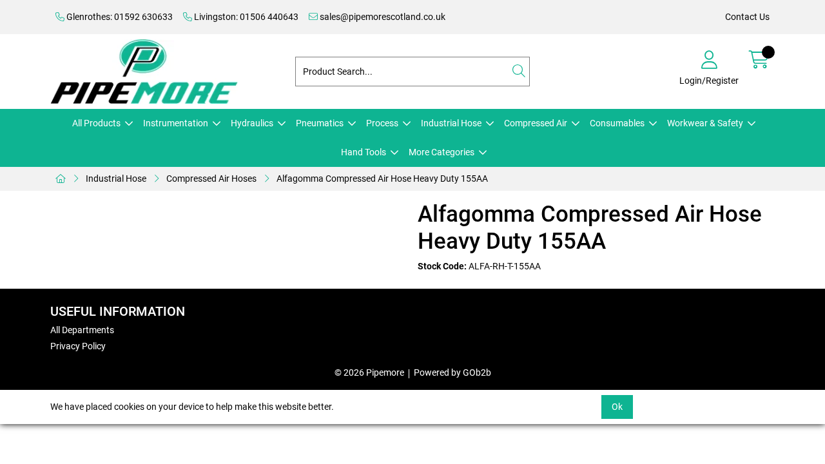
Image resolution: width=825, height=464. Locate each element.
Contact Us (747, 17)
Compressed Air (535, 123)
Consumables (617, 123)
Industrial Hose (451, 123)
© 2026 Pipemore (369, 372)
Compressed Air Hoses (211, 178)
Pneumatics (320, 123)
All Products (96, 123)
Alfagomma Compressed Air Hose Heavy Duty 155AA (382, 178)
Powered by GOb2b (452, 372)
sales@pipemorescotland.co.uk (381, 17)
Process (382, 123)
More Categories (441, 152)
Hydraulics (252, 123)
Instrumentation (175, 123)
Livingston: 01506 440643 (245, 17)
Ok (617, 406)
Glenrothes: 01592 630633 (118, 17)
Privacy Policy (78, 346)
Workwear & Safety (705, 123)
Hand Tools (363, 152)
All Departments (82, 330)
